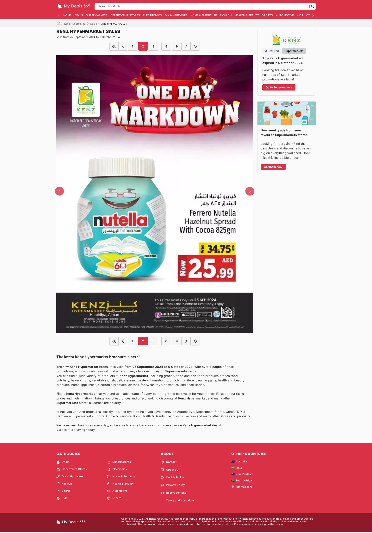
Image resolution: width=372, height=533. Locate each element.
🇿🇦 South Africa (241, 480)
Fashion (226, 15)
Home (67, 15)
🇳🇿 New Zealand (242, 474)
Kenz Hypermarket (75, 23)
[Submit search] (312, 6)
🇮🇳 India (236, 467)
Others (116, 497)
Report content (176, 492)
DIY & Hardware (176, 15)
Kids (300, 15)
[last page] (195, 46)
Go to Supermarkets (279, 87)
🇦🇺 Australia (239, 461)
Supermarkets (96, 15)
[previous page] (122, 46)
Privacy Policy (175, 484)
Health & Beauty (247, 15)
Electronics (152, 15)
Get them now (273, 166)
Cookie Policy (175, 477)
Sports (267, 15)
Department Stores (125, 15)
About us (172, 469)
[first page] (113, 46)
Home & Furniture (203, 15)
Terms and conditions (180, 500)
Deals (78, 15)
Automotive (285, 15)
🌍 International (241, 486)
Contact (171, 461)
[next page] (186, 46)
